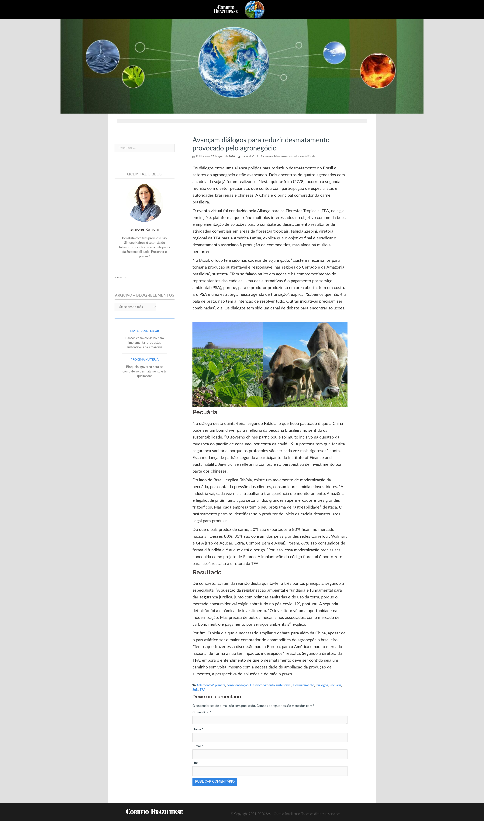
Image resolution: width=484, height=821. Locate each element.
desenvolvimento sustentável (281, 156)
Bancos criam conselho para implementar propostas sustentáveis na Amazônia (144, 343)
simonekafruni (250, 156)
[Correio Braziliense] (229, 9)
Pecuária (335, 685)
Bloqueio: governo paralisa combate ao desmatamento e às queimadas (145, 371)
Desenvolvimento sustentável (270, 685)
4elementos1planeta (211, 685)
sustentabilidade (306, 156)
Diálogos (322, 685)
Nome (197, 729)
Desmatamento (303, 685)
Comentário (201, 712)
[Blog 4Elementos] (257, 9)
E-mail (197, 746)
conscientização (238, 685)
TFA (203, 689)
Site (195, 763)
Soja (195, 689)
